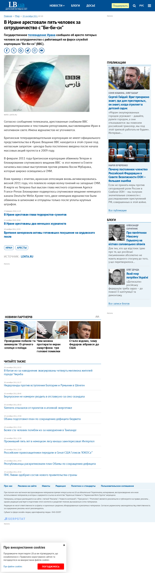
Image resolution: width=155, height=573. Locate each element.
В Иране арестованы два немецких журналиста (35, 224)
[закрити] (64, 545)
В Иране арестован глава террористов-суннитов (35, 214)
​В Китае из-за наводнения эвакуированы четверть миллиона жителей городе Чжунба (48, 372)
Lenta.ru (27, 256)
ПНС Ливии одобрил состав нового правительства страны (40, 475)
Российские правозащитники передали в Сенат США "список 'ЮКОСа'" (48, 452)
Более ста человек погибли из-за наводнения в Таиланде (40, 430)
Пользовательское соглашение (117, 485)
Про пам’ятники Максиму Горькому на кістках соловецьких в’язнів (128, 238)
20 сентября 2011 (30, 16)
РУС (141, 5)
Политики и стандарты (83, 485)
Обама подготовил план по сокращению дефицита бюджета (42, 419)
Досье (90, 5)
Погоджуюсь (50, 566)
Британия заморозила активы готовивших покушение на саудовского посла (49, 235)
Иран (9, 247)
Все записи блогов (119, 303)
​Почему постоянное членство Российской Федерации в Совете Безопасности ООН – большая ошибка (128, 175)
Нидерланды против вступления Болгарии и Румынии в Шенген (44, 385)
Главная (8, 15)
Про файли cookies (12, 566)
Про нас (8, 485)
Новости (56, 5)
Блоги (75, 5)
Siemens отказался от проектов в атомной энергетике (38, 408)
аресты (22, 247)
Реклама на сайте (27, 485)
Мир (17, 15)
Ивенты (46, 485)
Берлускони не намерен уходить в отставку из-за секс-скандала (44, 396)
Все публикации (118, 210)
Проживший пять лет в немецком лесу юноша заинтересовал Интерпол (49, 441)
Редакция (61, 485)
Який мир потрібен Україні (137, 275)
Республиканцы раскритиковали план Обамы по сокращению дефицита (50, 464)
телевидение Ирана (41, 35)
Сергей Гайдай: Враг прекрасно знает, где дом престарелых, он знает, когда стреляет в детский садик (129, 102)
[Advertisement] (52, 287)
